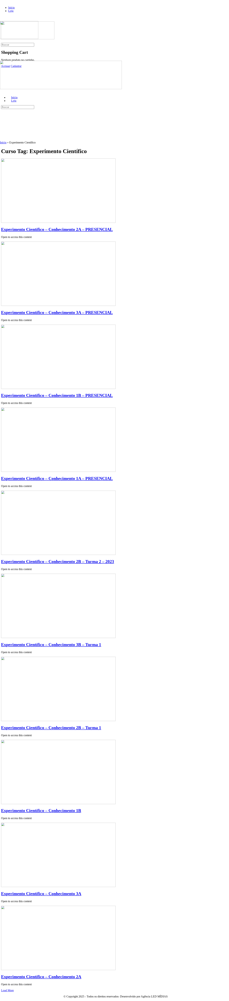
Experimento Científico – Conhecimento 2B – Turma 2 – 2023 (57, 561)
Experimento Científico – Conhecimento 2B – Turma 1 (51, 727)
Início (3, 142)
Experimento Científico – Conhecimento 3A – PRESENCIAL (57, 312)
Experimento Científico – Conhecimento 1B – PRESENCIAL (57, 395)
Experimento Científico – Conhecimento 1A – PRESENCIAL (57, 478)
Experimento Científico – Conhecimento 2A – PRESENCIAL (57, 229)
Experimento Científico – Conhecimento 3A (41, 893)
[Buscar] (2, 41)
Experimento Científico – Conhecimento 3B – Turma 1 (51, 644)
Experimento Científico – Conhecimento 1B (41, 810)
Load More (7, 990)
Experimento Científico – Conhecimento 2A (41, 976)
